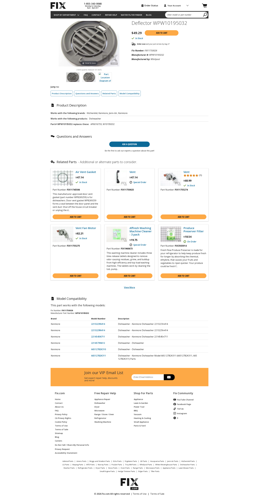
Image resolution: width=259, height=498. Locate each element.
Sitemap (59, 433)
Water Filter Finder (131, 14)
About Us (59, 406)
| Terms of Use (138, 493)
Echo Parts (117, 461)
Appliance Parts (169, 468)
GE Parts (143, 461)
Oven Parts (125, 468)
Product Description (62, 93)
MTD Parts (90, 464)
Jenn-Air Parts (172, 461)
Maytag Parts (77, 464)
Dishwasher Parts (187, 464)
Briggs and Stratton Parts (100, 461)
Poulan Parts (117, 464)
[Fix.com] (59, 5)
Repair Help (111, 14)
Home (57, 399)
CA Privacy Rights (63, 418)
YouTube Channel (185, 399)
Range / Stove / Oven (104, 414)
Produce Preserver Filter (193, 229)
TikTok (180, 409)
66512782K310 (98, 349)
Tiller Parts (155, 471)
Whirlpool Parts (146, 464)
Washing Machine (102, 421)
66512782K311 (98, 355)
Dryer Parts (100, 468)
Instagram (182, 413)
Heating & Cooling (142, 418)
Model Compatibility (129, 93)
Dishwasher (99, 403)
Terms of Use (61, 425)
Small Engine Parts (107, 471)
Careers (58, 440)
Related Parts (109, 93)
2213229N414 (98, 330)
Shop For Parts (143, 393)
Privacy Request (62, 449)
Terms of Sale (61, 429)
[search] (205, 15)
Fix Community (183, 393)
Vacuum (138, 414)
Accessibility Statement (66, 452)
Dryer (97, 406)
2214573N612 (98, 342)
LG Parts (65, 464)
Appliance (138, 399)
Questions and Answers (87, 93)
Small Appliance (141, 421)
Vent (133, 172)
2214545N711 (98, 336)
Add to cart (161, 32)
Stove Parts (112, 468)
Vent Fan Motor (86, 228)
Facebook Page (184, 404)
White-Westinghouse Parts (166, 464)
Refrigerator (100, 418)
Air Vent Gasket (86, 172)
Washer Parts (69, 468)
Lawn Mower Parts (186, 468)
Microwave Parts (153, 468)
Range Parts (138, 468)
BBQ (136, 410)
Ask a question (129, 144)
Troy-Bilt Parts (131, 464)
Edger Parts (143, 471)
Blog (148, 14)
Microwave (99, 410)
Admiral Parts (67, 461)
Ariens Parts (81, 461)
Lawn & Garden (141, 403)
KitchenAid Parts (188, 461)
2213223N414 (98, 323)
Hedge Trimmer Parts (126, 471)
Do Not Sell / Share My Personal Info (71, 445)
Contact (96, 14)
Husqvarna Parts (157, 461)
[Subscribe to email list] (169, 377)
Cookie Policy (61, 421)
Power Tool (139, 406)
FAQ (86, 14)
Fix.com (60, 393)
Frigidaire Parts (131, 461)
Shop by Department (65, 14)
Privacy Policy (61, 414)
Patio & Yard (140, 425)
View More (129, 287)
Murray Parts (103, 464)
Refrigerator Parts (85, 468)
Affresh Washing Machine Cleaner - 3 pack (141, 231)
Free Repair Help (105, 393)
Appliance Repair (102, 399)
